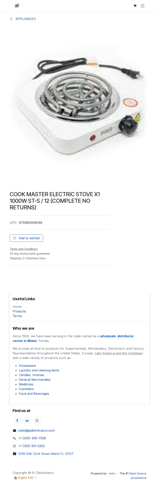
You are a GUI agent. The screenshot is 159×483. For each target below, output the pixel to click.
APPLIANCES (25, 19)
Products (19, 311)
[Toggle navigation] (142, 6)
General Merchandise (34, 380)
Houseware (27, 366)
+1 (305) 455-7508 (32, 438)
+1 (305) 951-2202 (31, 446)
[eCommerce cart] (135, 6)
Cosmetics (26, 389)
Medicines (26, 384)
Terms (17, 316)
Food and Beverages (34, 393)
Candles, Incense (31, 375)
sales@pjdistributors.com (36, 430)
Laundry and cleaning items (39, 370)
